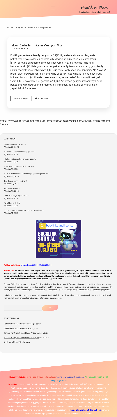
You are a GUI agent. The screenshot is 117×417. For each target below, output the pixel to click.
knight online (92, 120)
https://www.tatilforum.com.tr (17, 120)
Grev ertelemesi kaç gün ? (15, 144)
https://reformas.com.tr (48, 120)
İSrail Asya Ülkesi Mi (12, 342)
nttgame (105, 120)
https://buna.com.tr (73, 120)
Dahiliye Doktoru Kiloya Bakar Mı (18, 324)
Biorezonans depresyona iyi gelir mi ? (19, 151)
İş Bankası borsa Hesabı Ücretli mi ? (19, 166)
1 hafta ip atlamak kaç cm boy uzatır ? (20, 159)
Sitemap (4, 124)
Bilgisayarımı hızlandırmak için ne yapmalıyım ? (24, 210)
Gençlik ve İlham (94, 8)
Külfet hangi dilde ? (12, 203)
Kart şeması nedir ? (12, 188)
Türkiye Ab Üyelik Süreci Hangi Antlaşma (21, 333)
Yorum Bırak (43, 98)
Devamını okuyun (23, 99)
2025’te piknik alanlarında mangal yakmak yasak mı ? (26, 173)
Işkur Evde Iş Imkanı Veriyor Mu (36, 45)
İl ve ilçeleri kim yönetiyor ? (15, 181)
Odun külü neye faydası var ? (16, 195)
